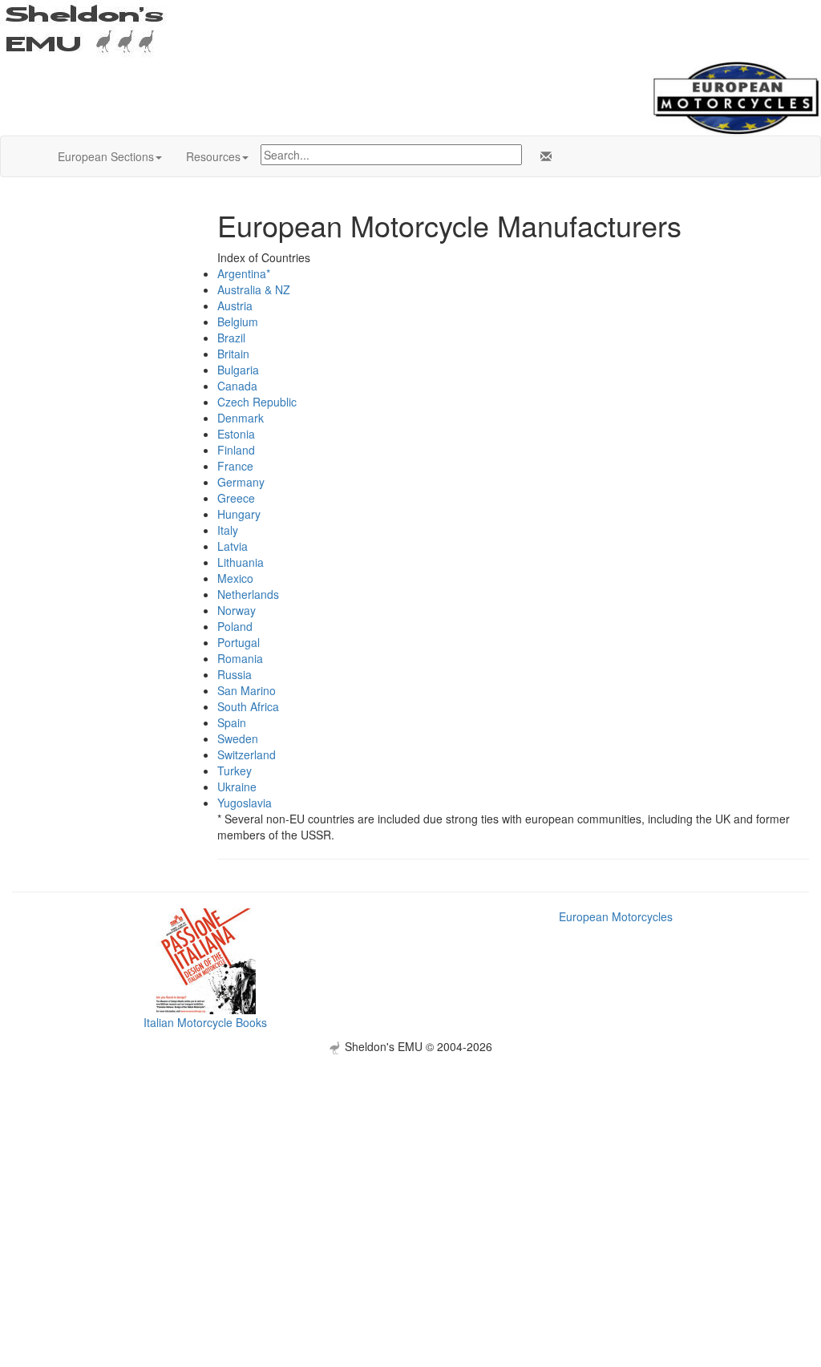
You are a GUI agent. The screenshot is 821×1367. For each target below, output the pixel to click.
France (235, 466)
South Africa (248, 706)
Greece (236, 498)
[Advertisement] (410, 1166)
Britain (233, 354)
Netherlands (248, 594)
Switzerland (246, 754)
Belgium (237, 321)
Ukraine (237, 787)
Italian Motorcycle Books (205, 1022)
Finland (236, 450)
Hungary (239, 514)
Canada (237, 386)
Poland (235, 626)
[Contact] (543, 156)
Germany (241, 482)
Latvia (232, 546)
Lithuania (240, 562)
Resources (213, 156)
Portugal (238, 642)
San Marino (246, 690)
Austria (235, 305)
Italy (227, 530)
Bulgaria (238, 370)
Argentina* (243, 273)
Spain (231, 722)
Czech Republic (257, 402)
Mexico (235, 578)
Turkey (234, 770)
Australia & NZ (253, 289)
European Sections (106, 156)
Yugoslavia (244, 803)
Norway (236, 610)
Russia (234, 674)
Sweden (237, 738)
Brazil (231, 338)
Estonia (236, 434)
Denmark (240, 418)
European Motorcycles (616, 916)
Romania (240, 658)
